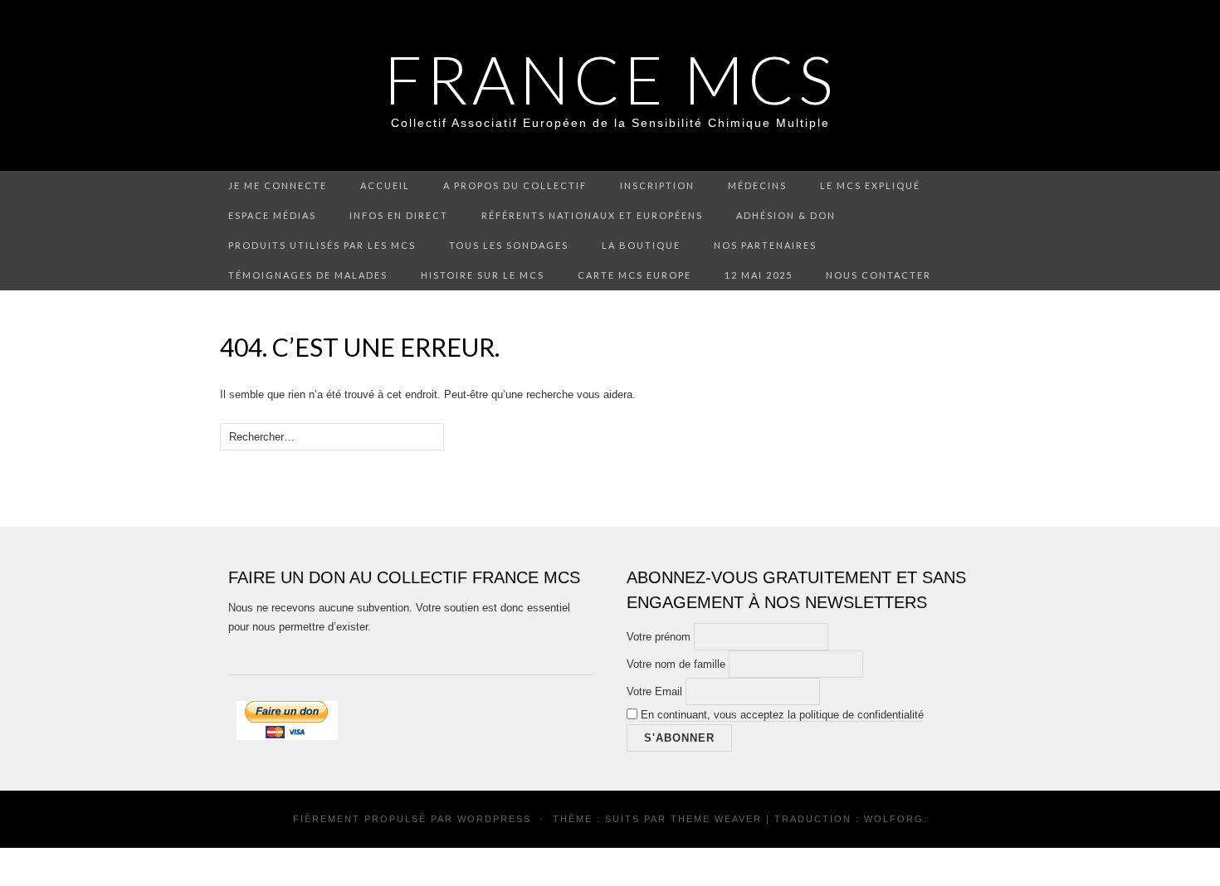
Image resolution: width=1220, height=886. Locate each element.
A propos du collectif (515, 185)
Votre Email (654, 691)
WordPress (494, 819)
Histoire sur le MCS (482, 275)
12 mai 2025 (759, 275)
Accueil (385, 185)
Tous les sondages (509, 245)
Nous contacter (878, 275)
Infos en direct (398, 215)
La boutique (641, 245)
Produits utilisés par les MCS (322, 245)
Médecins (757, 185)
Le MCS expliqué (870, 185)
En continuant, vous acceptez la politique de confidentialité (782, 714)
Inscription (657, 185)
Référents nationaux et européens (592, 215)
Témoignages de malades (308, 275)
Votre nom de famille (676, 664)
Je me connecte (277, 185)
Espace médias (272, 215)
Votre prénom (659, 636)
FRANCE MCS (610, 79)
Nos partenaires (765, 245)
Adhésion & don (786, 215)
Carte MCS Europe (634, 275)
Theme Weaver (716, 819)
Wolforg (894, 819)
